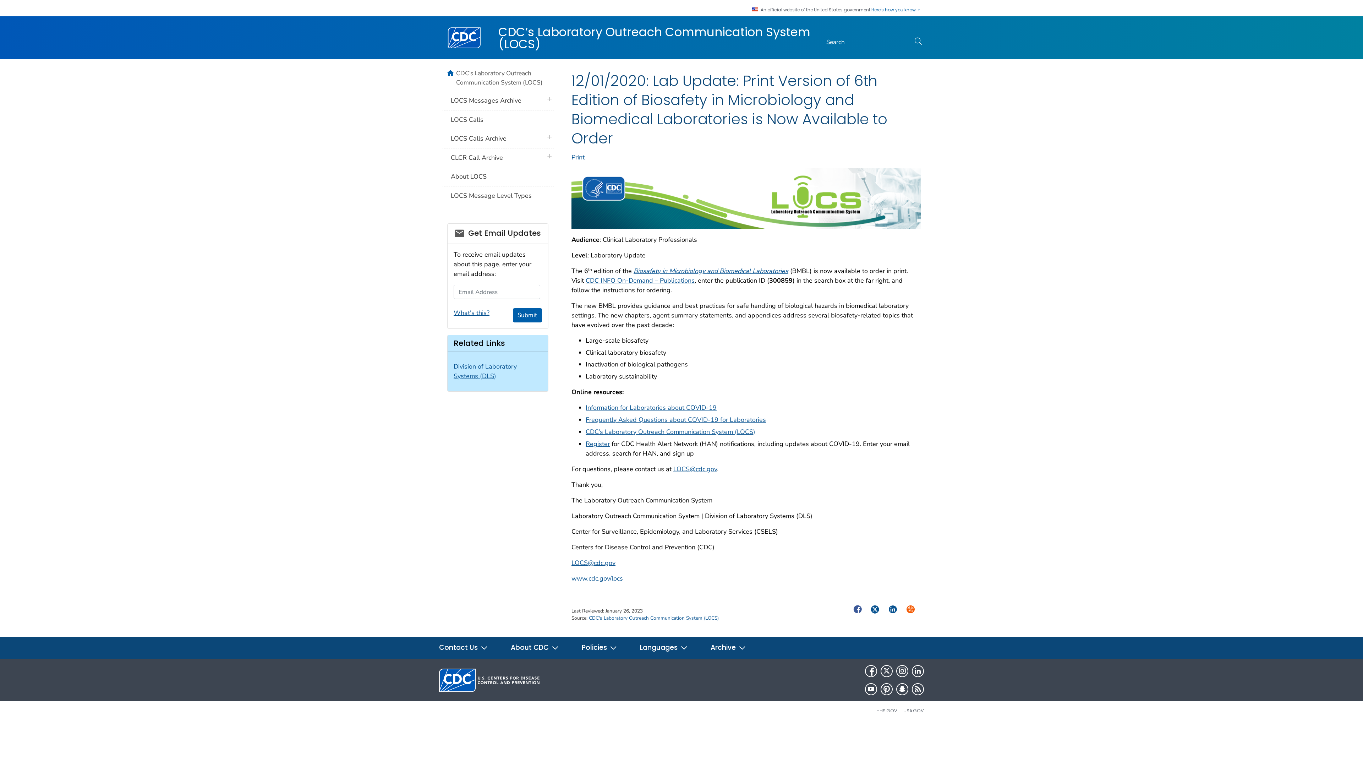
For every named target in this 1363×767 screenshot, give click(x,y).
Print (578, 157)
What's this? (471, 313)
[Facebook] (871, 671)
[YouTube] (871, 689)
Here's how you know (894, 9)
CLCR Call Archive (477, 157)
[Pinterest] (887, 689)
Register (598, 444)
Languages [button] (659, 647)
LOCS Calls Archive (479, 138)
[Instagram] (902, 671)
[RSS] (918, 689)
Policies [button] (595, 647)
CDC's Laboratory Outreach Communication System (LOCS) (654, 618)
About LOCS (469, 176)
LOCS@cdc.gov (695, 469)
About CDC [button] (531, 647)
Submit (527, 315)
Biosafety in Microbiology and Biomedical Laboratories (711, 271)
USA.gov (913, 710)
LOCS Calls (467, 119)
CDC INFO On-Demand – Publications (640, 280)
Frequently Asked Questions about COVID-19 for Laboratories (676, 419)
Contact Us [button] (459, 647)
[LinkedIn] (918, 671)
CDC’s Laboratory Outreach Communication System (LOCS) (654, 38)
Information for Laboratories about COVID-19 (651, 407)
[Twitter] (887, 671)
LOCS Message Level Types (491, 195)
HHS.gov (886, 710)
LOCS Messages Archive (486, 100)
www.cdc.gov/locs (597, 578)
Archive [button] (724, 647)
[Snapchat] (902, 689)
